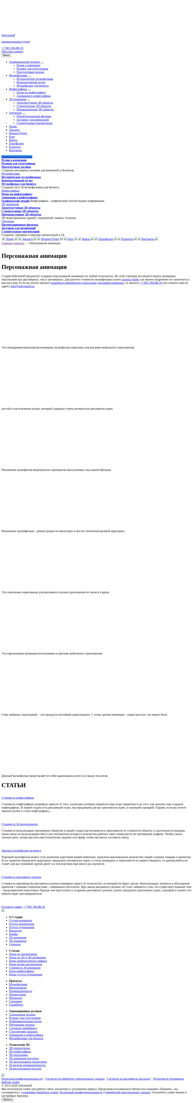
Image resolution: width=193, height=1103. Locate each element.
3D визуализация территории (28, 1061)
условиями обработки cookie (39, 1092)
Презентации (17, 994)
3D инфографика (20, 1051)
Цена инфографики (21, 971)
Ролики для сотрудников (32, 68)
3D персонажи (18, 1055)
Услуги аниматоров (21, 923)
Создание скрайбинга (23, 1028)
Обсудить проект (12, 51)
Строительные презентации (34, 123)
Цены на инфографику (31, 92)
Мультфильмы (18, 75)
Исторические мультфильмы (35, 78)
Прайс (13, 126)
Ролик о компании (28, 65)
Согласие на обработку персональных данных (75, 1078)
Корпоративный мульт (31, 82)
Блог (12, 136)
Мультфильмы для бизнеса (26, 1038)
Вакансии (15, 930)
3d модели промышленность (27, 1065)
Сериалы (15, 944)
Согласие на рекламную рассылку (129, 1078)
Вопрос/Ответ (18, 133)
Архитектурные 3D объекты (35, 102)
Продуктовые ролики (30, 72)
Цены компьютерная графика (28, 960)
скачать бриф (130, 279)
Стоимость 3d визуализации (20, 824)
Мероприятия (18, 987)
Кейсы (13, 140)
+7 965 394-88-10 (12, 48)
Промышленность (20, 991)
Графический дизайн (16, 200)
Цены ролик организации (25, 964)
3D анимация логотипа (24, 1058)
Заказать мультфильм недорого (21, 850)
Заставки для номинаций (33, 119)
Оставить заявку (12, 906)
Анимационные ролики (24, 61)
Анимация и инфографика (34, 95)
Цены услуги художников (25, 974)
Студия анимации (20, 920)
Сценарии (15, 1001)
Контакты (15, 150)
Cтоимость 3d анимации (25, 967)
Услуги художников (21, 927)
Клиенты (15, 146)
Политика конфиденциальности (22, 1078)
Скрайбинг (16, 1004)
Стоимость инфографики (18, 797)
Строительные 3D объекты (34, 106)
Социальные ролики (22, 1014)
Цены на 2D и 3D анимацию (27, 957)
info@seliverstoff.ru (22, 286)
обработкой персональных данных (128, 1092)
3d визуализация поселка (25, 1068)
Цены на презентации (23, 954)
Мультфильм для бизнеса (33, 85)
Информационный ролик (25, 1021)
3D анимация (17, 99)
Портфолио (16, 143)
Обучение (15, 112)
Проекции (15, 997)
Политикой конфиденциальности (81, 1092)
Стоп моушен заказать (23, 1031)
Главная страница (13, 243)
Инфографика (18, 89)
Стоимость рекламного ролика (21, 877)
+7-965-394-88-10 (151, 282)
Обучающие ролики (22, 1024)
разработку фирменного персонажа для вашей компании (87, 282)
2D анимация (17, 937)
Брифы (13, 934)
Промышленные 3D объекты (35, 109)
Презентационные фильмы (34, 116)
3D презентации (19, 1048)
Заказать (14, 129)
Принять (7, 1099)
